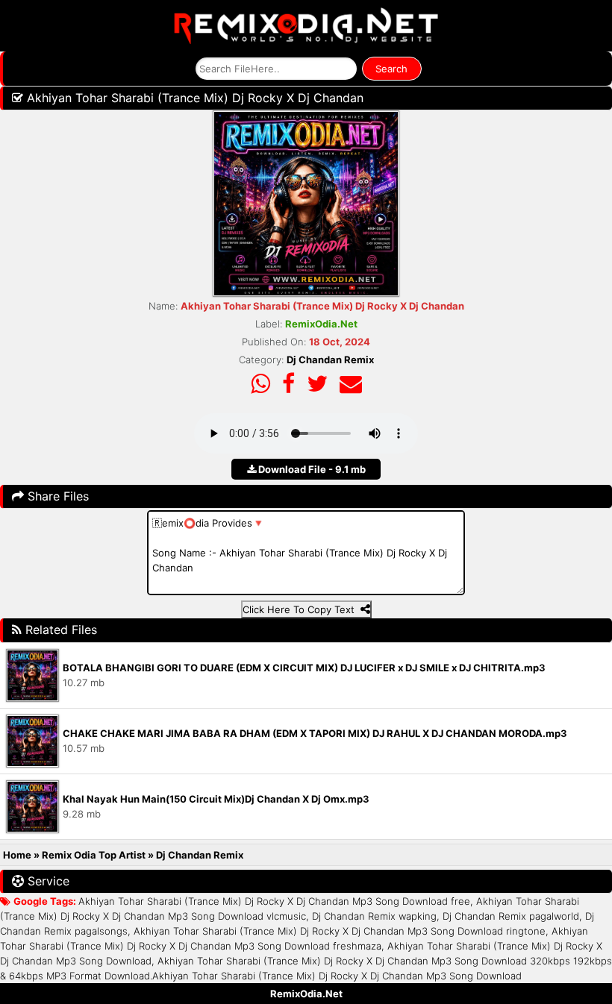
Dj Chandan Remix (330, 359)
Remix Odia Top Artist (95, 855)
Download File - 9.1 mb (311, 469)
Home (17, 855)
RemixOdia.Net (306, 994)
